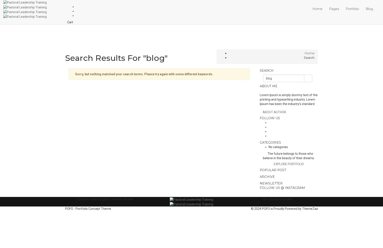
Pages (334, 9)
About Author (274, 112)
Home (317, 9)
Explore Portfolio (289, 164)
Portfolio (352, 9)
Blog (369, 9)
